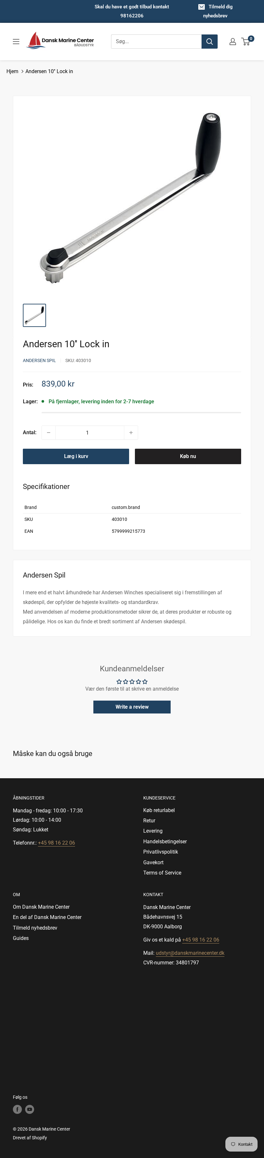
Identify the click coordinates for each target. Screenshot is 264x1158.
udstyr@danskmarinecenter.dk (190, 953)
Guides (21, 938)
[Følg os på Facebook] (17, 1109)
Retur (149, 821)
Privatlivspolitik (160, 852)
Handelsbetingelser (165, 841)
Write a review (132, 707)
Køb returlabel (159, 810)
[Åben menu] (16, 41)
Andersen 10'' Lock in (49, 71)
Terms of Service (162, 873)
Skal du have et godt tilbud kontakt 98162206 (132, 11)
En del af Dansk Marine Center (47, 917)
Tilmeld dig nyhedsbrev (218, 11)
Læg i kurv (76, 456)
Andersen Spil (39, 360)
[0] (246, 41)
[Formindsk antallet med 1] (48, 432)
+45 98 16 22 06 (56, 843)
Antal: (29, 432)
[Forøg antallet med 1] (131, 432)
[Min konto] (233, 41)
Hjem (12, 71)
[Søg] (210, 41)
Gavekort (153, 862)
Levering (153, 831)
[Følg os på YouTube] (29, 1109)
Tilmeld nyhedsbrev (35, 928)
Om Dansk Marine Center (41, 907)
